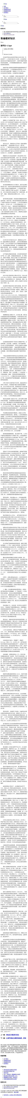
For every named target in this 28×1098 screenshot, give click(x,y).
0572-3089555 (7, 33)
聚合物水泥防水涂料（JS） (11, 1076)
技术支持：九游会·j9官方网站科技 (13, 1095)
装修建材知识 (7, 9)
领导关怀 (6, 1072)
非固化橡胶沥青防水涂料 (10, 1079)
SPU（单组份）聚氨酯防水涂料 (12, 1074)
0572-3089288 (14, 1086)
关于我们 (6, 7)
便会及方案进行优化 (12, 1035)
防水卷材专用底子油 (9, 1071)
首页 (5, 6)
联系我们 (6, 12)
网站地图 (16, 1092)
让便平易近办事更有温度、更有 (16, 1038)
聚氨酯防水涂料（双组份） (11, 1077)
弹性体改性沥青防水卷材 (10, 1069)
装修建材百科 (7, 11)
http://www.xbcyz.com (9, 34)
